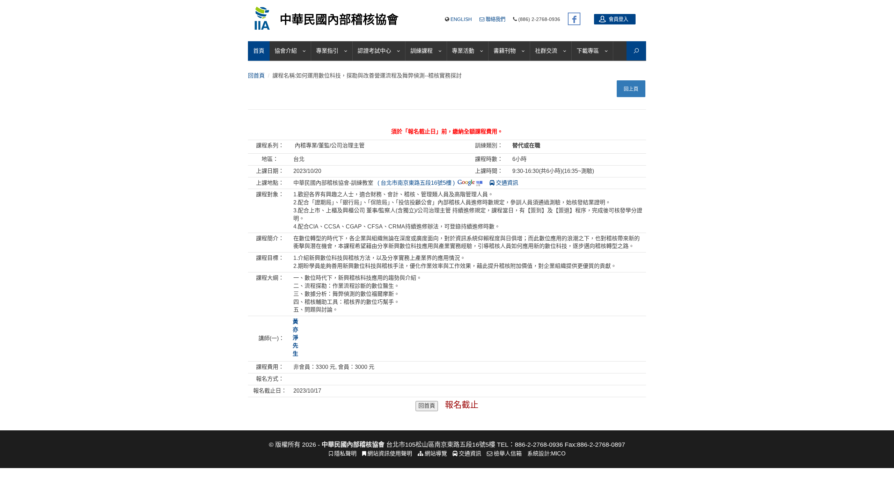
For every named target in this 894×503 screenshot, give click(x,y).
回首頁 (256, 76)
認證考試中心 (374, 51)
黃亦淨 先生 (295, 337)
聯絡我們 (494, 19)
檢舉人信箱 (507, 454)
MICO (558, 454)
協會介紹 (285, 51)
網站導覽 (435, 454)
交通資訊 (506, 183)
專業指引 (327, 51)
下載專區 (588, 51)
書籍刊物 (504, 51)
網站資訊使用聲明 (389, 454)
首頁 (258, 51)
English (461, 19)
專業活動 (463, 51)
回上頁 (631, 89)
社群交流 (546, 51)
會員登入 (617, 19)
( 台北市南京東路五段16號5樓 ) (416, 183)
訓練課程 (421, 51)
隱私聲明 (345, 454)
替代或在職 (526, 145)
